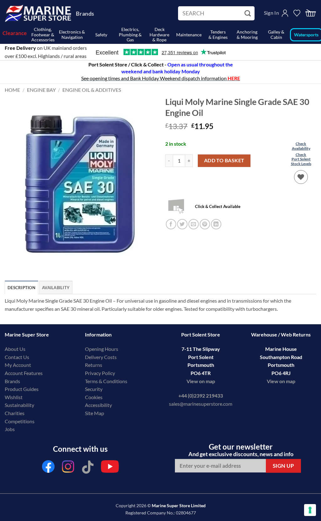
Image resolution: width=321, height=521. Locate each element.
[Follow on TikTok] (87, 468)
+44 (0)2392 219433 (200, 396)
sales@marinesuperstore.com (200, 404)
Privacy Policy (100, 373)
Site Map (94, 413)
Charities (15, 413)
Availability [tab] (56, 287)
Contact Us (17, 357)
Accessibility (98, 405)
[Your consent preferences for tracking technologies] (310, 510)
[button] (310, 13)
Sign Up (283, 465)
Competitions (19, 421)
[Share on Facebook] (171, 224)
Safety (101, 34)
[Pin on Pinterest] (205, 224)
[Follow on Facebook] (48, 468)
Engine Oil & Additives (91, 90)
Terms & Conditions (106, 381)
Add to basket (224, 160)
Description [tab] (21, 287)
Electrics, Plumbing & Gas (130, 35)
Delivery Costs (101, 357)
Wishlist (14, 397)
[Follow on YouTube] (110, 468)
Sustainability (19, 405)
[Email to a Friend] (193, 224)
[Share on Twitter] (182, 224)
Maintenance (189, 34)
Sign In (271, 13)
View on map (201, 381)
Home (12, 90)
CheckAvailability (301, 145)
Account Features (24, 373)
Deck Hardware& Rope (159, 35)
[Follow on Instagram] (68, 468)
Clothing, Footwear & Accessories (43, 35)
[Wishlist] (301, 177)
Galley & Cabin (276, 34)
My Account (18, 365)
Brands (85, 13)
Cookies (94, 397)
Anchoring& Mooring (247, 34)
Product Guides (22, 389)
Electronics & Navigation (72, 34)
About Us (15, 349)
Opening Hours (101, 349)
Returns (93, 365)
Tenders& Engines (218, 34)
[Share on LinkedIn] (216, 224)
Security (94, 389)
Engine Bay (41, 90)
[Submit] (248, 13)
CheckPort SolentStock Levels (301, 159)
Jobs (10, 429)
